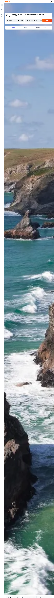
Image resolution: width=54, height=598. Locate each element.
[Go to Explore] (1, 17)
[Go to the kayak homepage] (7, 1)
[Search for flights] (1, 5)
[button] (2, 1)
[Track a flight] (1, 19)
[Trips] (1, 22)
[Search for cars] (1, 9)
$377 (7, 14)
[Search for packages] (1, 11)
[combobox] (21, 17)
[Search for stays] (1, 7)
